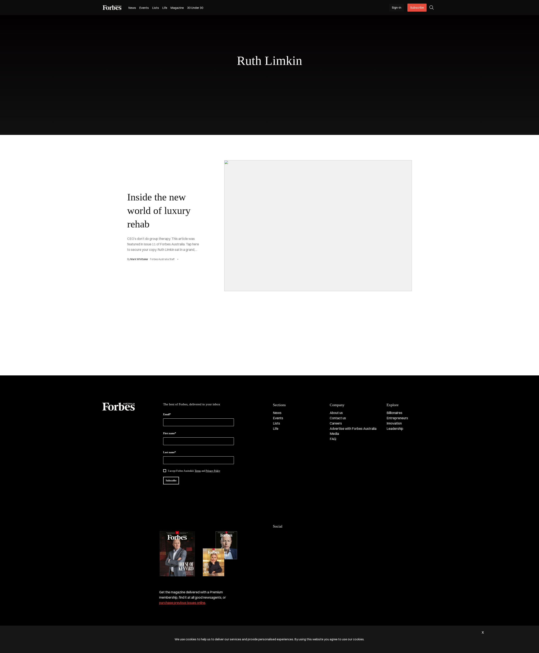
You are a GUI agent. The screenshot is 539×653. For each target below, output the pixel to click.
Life (164, 8)
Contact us (338, 418)
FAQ (333, 439)
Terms (198, 470)
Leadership (395, 428)
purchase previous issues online (182, 603)
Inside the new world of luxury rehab (159, 210)
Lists (155, 8)
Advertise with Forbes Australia (353, 428)
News (132, 8)
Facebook (275, 535)
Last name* (169, 452)
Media (334, 433)
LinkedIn (283, 535)
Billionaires (394, 413)
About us (336, 413)
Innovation (394, 423)
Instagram (292, 535)
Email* (167, 414)
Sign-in (396, 7)
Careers (336, 423)
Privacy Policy (213, 470)
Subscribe (417, 7)
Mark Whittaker (139, 259)
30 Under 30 (195, 8)
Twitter (300, 535)
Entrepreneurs (397, 418)
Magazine (177, 8)
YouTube (309, 535)
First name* (169, 433)
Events (144, 8)
